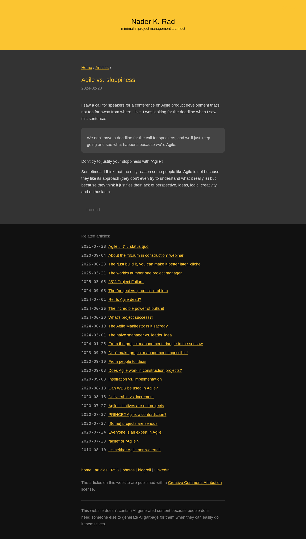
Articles (102, 67)
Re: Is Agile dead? (124, 299)
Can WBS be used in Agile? (133, 388)
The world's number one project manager (145, 273)
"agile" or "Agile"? (123, 441)
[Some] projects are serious (132, 423)
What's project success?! (130, 317)
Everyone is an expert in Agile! (135, 432)
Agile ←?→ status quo (128, 246)
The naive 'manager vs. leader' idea (140, 335)
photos (129, 470)
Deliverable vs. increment (131, 397)
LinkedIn (162, 470)
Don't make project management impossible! (148, 353)
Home (86, 67)
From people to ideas (127, 361)
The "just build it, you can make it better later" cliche (154, 264)
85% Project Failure (126, 282)
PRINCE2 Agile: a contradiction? (137, 414)
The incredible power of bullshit (136, 308)
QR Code (290, 7)
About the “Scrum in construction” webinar (145, 255)
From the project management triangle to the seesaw (155, 344)
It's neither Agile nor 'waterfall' (134, 450)
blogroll (144, 470)
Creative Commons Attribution (195, 482)
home (86, 470)
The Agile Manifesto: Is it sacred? (138, 326)
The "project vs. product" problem (138, 291)
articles (101, 470)
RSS (115, 470)
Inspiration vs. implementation (135, 379)
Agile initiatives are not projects (136, 406)
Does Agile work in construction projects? (145, 370)
